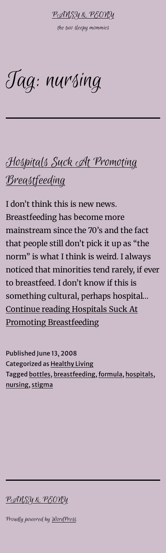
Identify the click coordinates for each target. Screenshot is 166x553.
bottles (40, 374)
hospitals (139, 374)
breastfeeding (74, 374)
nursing (17, 384)
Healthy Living (72, 364)
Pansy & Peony (83, 15)
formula (110, 374)
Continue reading (39, 309)
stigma (42, 384)
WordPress (64, 519)
